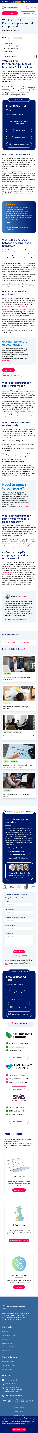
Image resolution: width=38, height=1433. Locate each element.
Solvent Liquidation (8, 1362)
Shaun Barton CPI (23, 596)
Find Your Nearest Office (11, 375)
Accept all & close (19, 1430)
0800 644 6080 (24, 506)
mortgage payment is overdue (17, 306)
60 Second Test (7, 1343)
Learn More (17, 1057)
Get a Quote (7, 370)
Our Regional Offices (9, 1335)
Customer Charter (8, 1347)
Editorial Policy (6, 1351)
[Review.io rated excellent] (19, 2)
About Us (5, 1332)
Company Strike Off (8, 1369)
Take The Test (18, 1190)
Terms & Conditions (19, 1407)
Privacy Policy (19, 1411)
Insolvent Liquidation (8, 1365)
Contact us (18, 952)
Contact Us (18, 1287)
